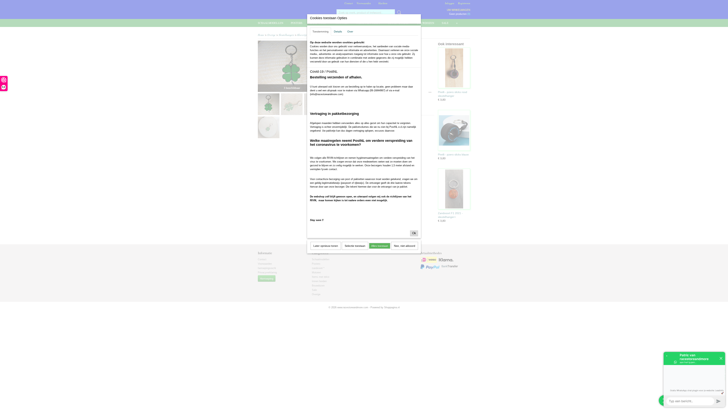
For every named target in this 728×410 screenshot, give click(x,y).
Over (350, 31)
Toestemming (320, 31)
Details (338, 31)
